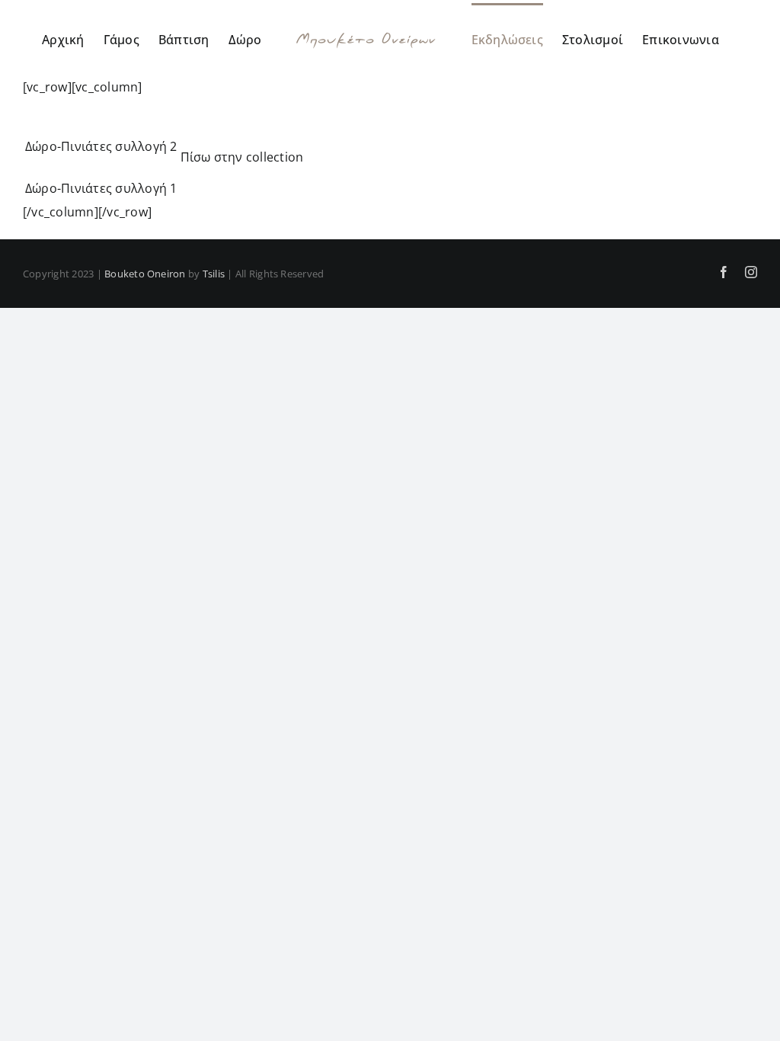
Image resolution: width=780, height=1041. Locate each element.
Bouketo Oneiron (145, 273)
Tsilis (214, 273)
